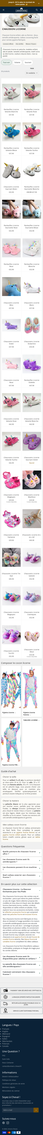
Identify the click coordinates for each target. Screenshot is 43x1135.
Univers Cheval (12, 1129)
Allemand (6, 1034)
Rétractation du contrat (10, 1091)
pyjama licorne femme (25, 832)
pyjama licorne (20, 937)
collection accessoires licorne (15, 912)
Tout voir (6, 62)
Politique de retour (9, 1080)
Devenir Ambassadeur (10, 1076)
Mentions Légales (8, 1087)
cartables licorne (9, 941)
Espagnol (6, 1036)
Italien (4, 1039)
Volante (17, 62)
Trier (32, 68)
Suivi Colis (6, 1059)
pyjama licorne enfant (11, 835)
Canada (5, 1046)
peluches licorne (16, 914)
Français (5, 1029)
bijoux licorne (30, 939)
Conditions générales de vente (13, 1084)
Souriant (28, 62)
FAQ (3, 1055)
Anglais (5, 1031)
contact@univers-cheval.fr (12, 1066)
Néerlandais (7, 1041)
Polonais (5, 1043)
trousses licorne (31, 914)
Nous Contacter (8, 1063)
